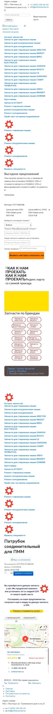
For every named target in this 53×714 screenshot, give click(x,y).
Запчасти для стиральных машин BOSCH (24, 69)
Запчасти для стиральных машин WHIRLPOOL (20, 84)
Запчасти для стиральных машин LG (21, 73)
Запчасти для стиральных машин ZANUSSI (24, 66)
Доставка (10, 691)
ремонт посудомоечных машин (19, 109)
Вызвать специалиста (14, 169)
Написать (35, 683)
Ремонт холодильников (15, 113)
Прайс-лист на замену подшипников (21, 116)
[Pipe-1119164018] (20, 559)
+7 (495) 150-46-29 (39, 4)
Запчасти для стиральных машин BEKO (23, 56)
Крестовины (10, 99)
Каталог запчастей (13, 37)
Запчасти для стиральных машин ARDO (23, 89)
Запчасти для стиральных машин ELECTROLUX (20, 61)
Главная (9, 688)
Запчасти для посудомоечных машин (22, 43)
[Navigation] (25, 26)
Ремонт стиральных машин (17, 106)
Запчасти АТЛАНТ (13, 102)
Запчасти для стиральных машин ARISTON (25, 50)
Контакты (10, 696)
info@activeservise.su (39, 7)
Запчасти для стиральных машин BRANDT (24, 92)
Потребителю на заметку (18, 693)
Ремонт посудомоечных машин (19, 143)
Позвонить (12, 683)
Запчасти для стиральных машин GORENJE (24, 96)
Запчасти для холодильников (18, 46)
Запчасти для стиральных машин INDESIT (24, 53)
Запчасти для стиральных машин (20, 39)
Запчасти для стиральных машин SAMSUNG (25, 76)
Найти (9, 19)
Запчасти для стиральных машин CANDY (24, 79)
